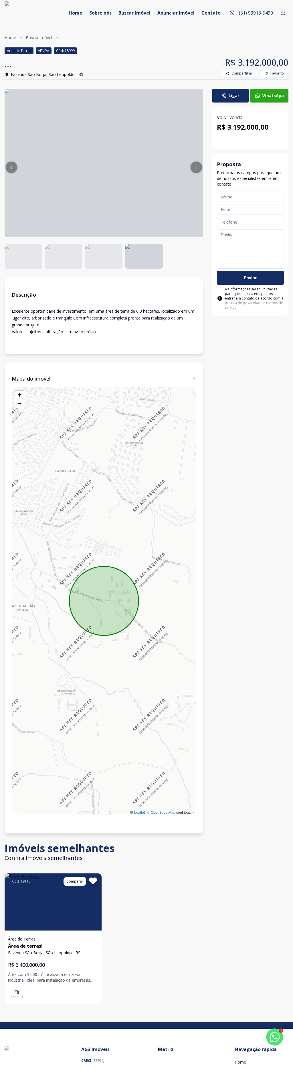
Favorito (277, 73)
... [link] (63, 37)
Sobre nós (100, 13)
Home (75, 13)
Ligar (234, 95)
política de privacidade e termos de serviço (254, 305)
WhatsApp (273, 95)
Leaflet (139, 812)
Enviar (250, 277)
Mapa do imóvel (31, 378)
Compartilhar (242, 73)
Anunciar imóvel (176, 13)
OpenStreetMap (163, 812)
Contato (211, 13)
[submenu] (283, 13)
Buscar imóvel (134, 13)
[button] (11, 167)
